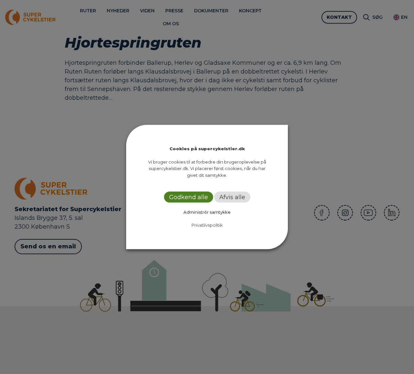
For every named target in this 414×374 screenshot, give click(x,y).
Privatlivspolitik (207, 225)
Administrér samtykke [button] (207, 212)
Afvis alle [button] (232, 197)
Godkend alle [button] (188, 197)
